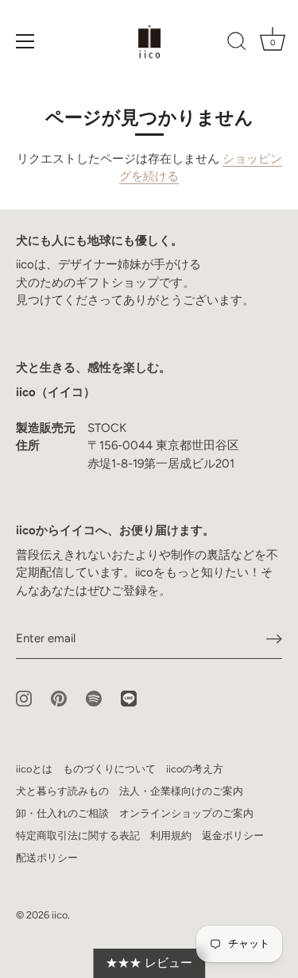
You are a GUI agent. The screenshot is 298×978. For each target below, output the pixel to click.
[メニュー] (25, 41)
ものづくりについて (109, 769)
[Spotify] (94, 698)
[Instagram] (24, 698)
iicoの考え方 (194, 769)
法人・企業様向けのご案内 (181, 791)
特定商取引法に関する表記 (78, 835)
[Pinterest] (59, 698)
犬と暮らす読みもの (62, 791)
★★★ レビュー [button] (149, 963)
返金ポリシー (233, 835)
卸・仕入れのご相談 (62, 813)
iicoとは (34, 769)
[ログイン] (274, 639)
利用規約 (171, 835)
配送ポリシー (47, 858)
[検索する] (236, 43)
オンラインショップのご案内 (186, 813)
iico (60, 915)
